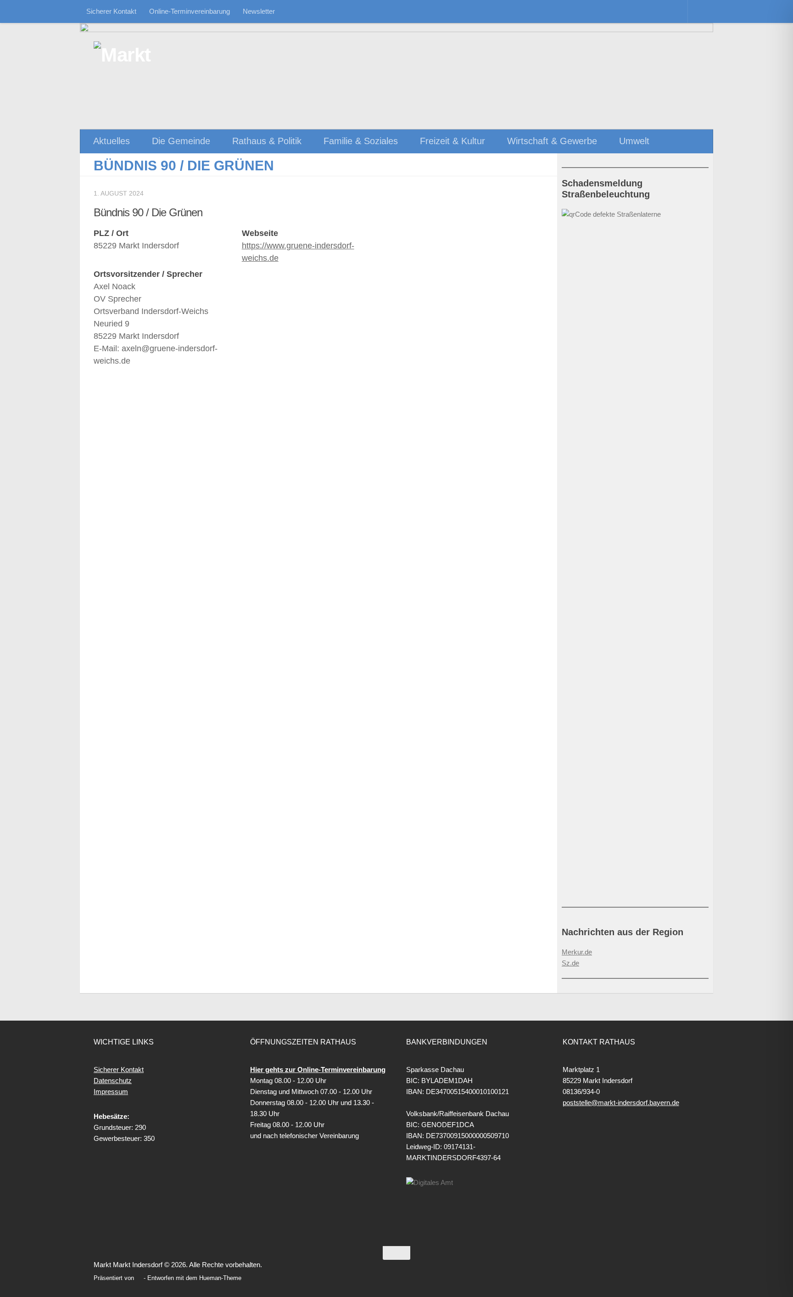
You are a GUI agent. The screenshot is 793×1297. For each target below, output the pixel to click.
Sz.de (570, 963)
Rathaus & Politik (267, 141)
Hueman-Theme (220, 1278)
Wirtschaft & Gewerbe (552, 141)
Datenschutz (113, 1080)
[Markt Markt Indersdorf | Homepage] (142, 55)
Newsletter (259, 11)
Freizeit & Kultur (452, 141)
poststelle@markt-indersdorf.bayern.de (621, 1102)
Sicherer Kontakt (111, 11)
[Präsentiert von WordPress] (139, 1278)
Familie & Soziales (361, 141)
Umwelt (634, 141)
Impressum (111, 1091)
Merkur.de (577, 952)
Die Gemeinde (181, 141)
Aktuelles (111, 141)
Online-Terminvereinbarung (189, 11)
